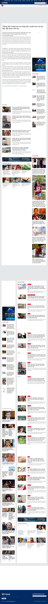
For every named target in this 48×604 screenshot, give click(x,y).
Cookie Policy (3, 596)
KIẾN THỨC (35, 0)
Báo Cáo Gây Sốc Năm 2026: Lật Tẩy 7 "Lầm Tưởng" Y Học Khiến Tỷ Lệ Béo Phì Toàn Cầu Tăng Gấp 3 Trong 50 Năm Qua (39, 240)
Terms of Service (12, 596)
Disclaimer (16, 596)
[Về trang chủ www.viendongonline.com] (5, 3)
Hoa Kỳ (3, 24)
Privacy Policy (7, 596)
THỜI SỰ (12, 0)
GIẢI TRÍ (43, 0)
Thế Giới (29, 304)
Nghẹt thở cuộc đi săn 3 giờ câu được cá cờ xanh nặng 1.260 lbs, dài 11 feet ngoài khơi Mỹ (21, 117)
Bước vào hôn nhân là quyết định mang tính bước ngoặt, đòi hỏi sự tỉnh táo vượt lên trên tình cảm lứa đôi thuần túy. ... (37, 300)
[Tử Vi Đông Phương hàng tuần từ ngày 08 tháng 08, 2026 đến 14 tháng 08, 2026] (4, 345)
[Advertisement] (24, 15)
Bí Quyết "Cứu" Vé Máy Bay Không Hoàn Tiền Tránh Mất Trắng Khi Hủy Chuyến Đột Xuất (11, 333)
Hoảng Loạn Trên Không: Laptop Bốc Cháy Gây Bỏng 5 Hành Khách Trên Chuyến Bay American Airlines (20, 149)
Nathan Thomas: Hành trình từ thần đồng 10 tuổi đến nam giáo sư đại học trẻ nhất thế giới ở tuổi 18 (21, 139)
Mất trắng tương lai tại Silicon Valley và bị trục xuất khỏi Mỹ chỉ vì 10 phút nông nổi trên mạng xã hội (11, 359)
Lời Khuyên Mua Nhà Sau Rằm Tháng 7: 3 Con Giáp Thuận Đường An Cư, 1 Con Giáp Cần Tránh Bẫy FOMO (36, 478)
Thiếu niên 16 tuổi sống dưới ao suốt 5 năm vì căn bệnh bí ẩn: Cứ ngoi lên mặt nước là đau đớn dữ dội (41, 78)
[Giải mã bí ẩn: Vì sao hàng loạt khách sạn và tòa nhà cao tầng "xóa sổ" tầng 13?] (34, 104)
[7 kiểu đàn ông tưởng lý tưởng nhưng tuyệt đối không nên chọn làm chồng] (34, 116)
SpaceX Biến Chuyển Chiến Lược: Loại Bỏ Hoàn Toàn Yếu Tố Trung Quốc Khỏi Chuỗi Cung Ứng (10, 340)
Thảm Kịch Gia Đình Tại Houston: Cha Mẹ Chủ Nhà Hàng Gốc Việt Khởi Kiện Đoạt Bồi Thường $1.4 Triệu (11, 326)
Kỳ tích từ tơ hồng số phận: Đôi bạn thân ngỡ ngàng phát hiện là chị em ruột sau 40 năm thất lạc (37, 509)
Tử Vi (28, 467)
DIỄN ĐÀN (23, 0)
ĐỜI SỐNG (19, 0)
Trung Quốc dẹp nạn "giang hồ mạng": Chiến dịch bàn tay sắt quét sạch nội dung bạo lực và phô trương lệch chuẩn (36, 379)
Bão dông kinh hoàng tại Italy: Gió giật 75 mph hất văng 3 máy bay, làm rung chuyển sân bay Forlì (36, 419)
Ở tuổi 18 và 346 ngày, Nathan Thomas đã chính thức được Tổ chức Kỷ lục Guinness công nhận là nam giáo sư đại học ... (37, 502)
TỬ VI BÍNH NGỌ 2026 (7, 0)
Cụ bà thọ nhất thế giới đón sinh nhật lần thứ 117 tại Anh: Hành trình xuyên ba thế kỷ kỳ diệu (37, 488)
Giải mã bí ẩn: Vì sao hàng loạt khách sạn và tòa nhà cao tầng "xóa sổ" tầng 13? (36, 307)
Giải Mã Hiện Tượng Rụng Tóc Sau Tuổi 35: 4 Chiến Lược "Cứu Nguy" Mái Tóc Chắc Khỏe (36, 429)
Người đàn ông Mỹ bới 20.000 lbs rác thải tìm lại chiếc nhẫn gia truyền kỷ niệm (36, 399)
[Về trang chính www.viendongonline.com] (2, 0)
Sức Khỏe (29, 284)
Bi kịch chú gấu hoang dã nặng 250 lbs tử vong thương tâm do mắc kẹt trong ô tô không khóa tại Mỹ (21, 108)
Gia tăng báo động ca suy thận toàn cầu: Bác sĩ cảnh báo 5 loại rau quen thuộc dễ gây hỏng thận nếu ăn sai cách (37, 439)
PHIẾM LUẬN (28, 0)
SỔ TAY (32, 0)
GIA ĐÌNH (39, 0)
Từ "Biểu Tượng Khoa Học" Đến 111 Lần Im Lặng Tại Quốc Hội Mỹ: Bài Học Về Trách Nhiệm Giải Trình (11, 352)
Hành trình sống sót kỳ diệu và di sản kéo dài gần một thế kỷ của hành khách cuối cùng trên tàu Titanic (36, 408)
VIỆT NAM (15, 0)
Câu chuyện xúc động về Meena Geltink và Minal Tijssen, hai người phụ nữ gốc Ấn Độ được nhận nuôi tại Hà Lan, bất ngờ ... (37, 512)
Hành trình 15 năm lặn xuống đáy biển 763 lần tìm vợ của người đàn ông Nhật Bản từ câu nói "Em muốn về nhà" (41, 111)
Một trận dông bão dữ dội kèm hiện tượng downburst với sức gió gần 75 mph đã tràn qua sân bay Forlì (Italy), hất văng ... (37, 423)
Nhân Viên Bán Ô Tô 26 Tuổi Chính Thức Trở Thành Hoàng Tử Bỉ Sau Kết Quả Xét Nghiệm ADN (37, 356)
